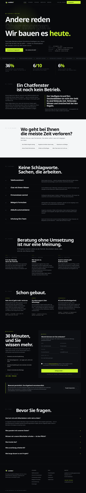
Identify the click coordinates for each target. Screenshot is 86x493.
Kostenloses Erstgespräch (14, 50)
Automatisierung (35, 481)
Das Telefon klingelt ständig (28, 144)
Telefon (43, 349)
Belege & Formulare (36, 479)
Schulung (36, 2)
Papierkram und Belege (62, 144)
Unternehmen (63, 343)
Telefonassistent (35, 473)
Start (25, 2)
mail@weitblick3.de (68, 482)
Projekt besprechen (70, 388)
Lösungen (30, 2)
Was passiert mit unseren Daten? (43, 430)
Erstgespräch (73, 2)
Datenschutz (50, 479)
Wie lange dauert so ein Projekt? (43, 453)
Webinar (49, 2)
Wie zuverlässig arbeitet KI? (43, 448)
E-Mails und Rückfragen (43, 148)
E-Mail (61, 349)
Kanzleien (43, 2)
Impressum (50, 477)
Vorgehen (50, 475)
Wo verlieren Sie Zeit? (31, 50)
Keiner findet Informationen (28, 148)
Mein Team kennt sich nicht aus (60, 148)
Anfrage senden (59, 370)
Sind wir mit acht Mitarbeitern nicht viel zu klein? (43, 418)
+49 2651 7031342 (61, 2)
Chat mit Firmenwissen (37, 475)
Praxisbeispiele (51, 473)
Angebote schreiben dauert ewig (45, 144)
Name (42, 343)
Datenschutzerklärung (53, 363)
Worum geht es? (45, 355)
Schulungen (34, 484)
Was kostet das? (43, 442)
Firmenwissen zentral (36, 477)
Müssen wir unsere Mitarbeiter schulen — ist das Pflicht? (43, 436)
